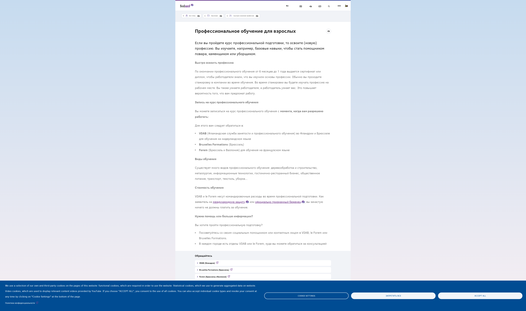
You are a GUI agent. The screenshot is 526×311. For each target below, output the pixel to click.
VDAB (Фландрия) (207, 263)
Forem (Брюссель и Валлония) (213, 276)
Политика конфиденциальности (20, 303)
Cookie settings (306, 295)
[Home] (186, 5)
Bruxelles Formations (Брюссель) (214, 270)
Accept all (480, 295)
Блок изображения (300, 6)
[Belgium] (346, 5)
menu (339, 6)
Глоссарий (319, 6)
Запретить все (393, 295)
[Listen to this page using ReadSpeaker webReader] (329, 31)
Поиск (329, 6)
